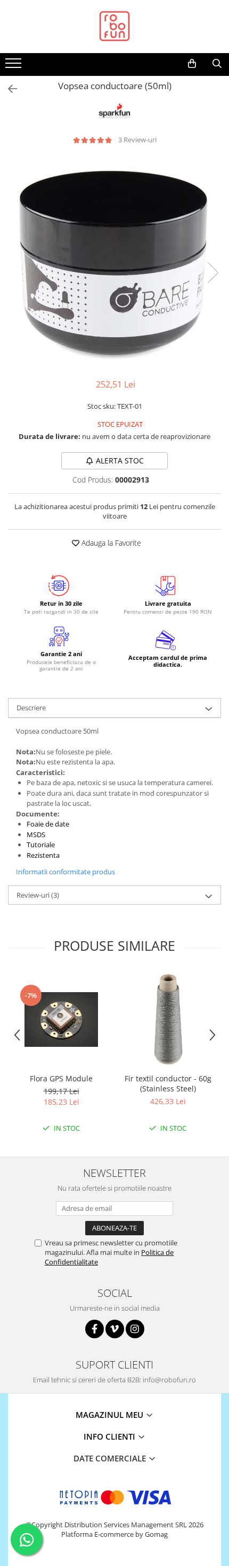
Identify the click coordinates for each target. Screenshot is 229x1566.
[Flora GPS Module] (61, 1019)
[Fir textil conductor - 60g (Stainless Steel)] (168, 1020)
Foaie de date (48, 824)
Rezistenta (44, 855)
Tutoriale (41, 844)
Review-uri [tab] (38, 895)
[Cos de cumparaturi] (192, 63)
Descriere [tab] (31, 707)
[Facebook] (94, 1329)
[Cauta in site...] (217, 63)
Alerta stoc (120, 460)
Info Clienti (110, 1436)
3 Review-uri (137, 139)
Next (212, 272)
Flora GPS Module (61, 1078)
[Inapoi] (8, 89)
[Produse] (14, 66)
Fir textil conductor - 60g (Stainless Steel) (168, 1083)
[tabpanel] (114, 262)
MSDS (36, 834)
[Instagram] (135, 1329)
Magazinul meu (110, 1414)
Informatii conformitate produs (65, 871)
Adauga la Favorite (110, 543)
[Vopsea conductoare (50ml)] (114, 262)
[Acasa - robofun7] (114, 26)
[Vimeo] (114, 1329)
